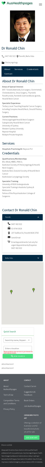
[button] (11, 292)
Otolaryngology (11, 62)
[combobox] (18, 340)
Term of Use (8, 395)
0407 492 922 (10, 56)
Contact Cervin (30, 386)
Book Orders (29, 400)
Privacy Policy (9, 409)
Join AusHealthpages (32, 406)
